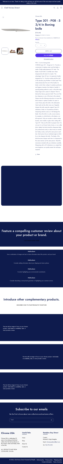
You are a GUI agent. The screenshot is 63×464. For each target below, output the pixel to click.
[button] (2, 7)
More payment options (48, 59)
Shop (23, 441)
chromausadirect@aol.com (53, 442)
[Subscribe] (51, 420)
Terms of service (57, 462)
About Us (24, 444)
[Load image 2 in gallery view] (12, 51)
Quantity (37, 42)
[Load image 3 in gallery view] (20, 51)
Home (23, 438)
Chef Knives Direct (19, 460)
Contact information (47, 462)
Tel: (44, 445)
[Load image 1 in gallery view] (5, 51)
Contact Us (25, 447)
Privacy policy (48, 460)
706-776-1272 (49, 445)
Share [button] (38, 154)
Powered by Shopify (30, 460)
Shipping (37, 35)
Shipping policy (58, 460)
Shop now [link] (10, 335)
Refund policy (40, 460)
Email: (44, 442)
